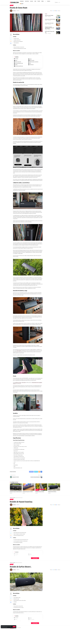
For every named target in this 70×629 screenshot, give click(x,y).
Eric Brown (14, 10)
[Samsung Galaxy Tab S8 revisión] (58, 24)
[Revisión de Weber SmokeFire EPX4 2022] (58, 32)
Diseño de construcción (18, 61)
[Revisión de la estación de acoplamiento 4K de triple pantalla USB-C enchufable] (58, 28)
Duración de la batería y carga (19, 63)
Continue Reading (35, 558)
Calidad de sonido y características (33, 61)
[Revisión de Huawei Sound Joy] (41, 487)
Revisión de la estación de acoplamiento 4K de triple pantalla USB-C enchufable (49, 28)
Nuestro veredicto (31, 60)
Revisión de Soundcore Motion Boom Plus (16, 491)
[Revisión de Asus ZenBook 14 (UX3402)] (58, 20)
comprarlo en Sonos (18, 382)
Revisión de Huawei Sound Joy (39, 491)
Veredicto (16, 64)
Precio (30, 63)
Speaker (12, 5)
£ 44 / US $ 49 (19, 350)
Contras (16, 60)
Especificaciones (31, 64)
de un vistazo (16, 58)
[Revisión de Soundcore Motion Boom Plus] (16, 487)
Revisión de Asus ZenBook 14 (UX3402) (50, 19)
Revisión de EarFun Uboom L (52, 491)
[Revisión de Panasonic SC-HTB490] (29, 487)
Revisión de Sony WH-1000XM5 (49, 15)
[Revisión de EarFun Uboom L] (54, 487)
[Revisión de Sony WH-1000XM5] (58, 16)
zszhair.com (14, 2)
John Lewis (23, 382)
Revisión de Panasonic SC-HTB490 (28, 491)
